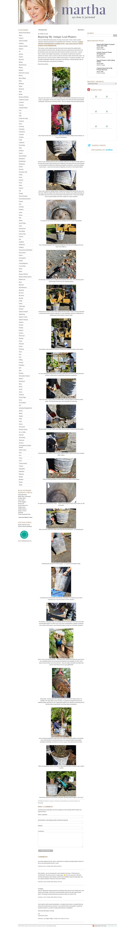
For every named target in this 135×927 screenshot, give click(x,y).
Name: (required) (42, 814)
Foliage (21, 193)
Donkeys (21, 150)
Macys (20, 268)
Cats (20, 113)
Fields (20, 185)
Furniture (21, 207)
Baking (21, 62)
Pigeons (21, 330)
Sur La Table (22, 432)
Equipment (22, 164)
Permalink (40, 802)
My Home (21, 295)
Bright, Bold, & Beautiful (24, 496)
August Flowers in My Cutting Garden (106, 61)
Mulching (21, 290)
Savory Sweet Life (23, 505)
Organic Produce (23, 311)
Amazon (21, 38)
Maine (20, 271)
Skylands (21, 394)
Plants (20, 341)
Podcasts (21, 343)
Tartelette (20, 512)
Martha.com (22, 279)
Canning (21, 105)
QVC (20, 368)
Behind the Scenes (24, 73)
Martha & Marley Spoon (25, 277)
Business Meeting (23, 97)
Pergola (21, 327)
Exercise (21, 169)
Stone (20, 421)
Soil (20, 405)
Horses (21, 255)
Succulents (22, 427)
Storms (21, 424)
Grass (20, 226)
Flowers (21, 188)
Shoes (20, 392)
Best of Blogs (22, 78)
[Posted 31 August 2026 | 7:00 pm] (96, 111)
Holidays (21, 247)
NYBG (20, 301)
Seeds (20, 389)
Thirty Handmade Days (24, 514)
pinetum (21, 333)
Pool (20, 354)
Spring (20, 410)
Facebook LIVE (23, 172)
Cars (20, 110)
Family (20, 174)
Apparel (21, 49)
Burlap (20, 94)
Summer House (23, 429)
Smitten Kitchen (22, 509)
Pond (20, 352)
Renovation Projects (24, 376)
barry (44, 866)
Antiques (21, 43)
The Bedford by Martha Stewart (25, 446)
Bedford (21, 70)
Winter (20, 485)
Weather (21, 479)
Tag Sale (21, 435)
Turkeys (21, 466)
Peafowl (21, 325)
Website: (40, 825)
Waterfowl (21, 471)
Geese (20, 215)
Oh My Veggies (22, 502)
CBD (20, 115)
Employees (22, 158)
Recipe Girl (21, 503)
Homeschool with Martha (25, 250)
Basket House (22, 65)
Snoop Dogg (22, 397)
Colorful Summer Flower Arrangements (104, 53)
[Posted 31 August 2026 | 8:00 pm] (106, 96)
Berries (21, 75)
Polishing (21, 349)
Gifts (20, 218)
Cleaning (21, 126)
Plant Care (22, 335)
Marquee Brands (23, 274)
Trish (44, 897)
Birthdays (21, 83)
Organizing (22, 314)
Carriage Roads (23, 107)
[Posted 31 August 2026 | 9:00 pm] (96, 96)
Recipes (21, 373)
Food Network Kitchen (25, 199)
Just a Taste (21, 500)
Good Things (22, 223)
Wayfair (21, 477)
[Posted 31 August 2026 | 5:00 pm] (106, 111)
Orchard (21, 309)
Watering (21, 474)
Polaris (21, 346)
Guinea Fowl (22, 234)
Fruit (20, 204)
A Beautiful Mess (22, 494)
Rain (20, 370)
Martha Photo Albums (24, 32)
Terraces (21, 443)
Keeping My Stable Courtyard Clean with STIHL (106, 45)
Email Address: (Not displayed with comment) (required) (53, 820)
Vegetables (22, 469)
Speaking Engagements (25, 408)
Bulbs (20, 91)
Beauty (21, 67)
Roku (20, 384)
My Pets (21, 298)
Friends (21, 201)
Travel (20, 458)
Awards (21, 57)
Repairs (21, 378)
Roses (20, 386)
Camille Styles (22, 498)
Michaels (21, 285)
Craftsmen (21, 142)
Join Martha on (98, 150)
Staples (21, 416)
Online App (22, 306)
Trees (20, 460)
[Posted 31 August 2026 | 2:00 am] (96, 126)
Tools (20, 452)
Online (20, 303)
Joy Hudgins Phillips (48, 918)
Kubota (21, 260)
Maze (20, 282)
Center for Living (23, 118)
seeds (20, 212)
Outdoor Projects (23, 319)
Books (20, 86)
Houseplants (22, 258)
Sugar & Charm (22, 510)
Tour (20, 455)
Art (19, 51)
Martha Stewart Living (24, 524)
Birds (20, 81)
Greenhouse (22, 228)
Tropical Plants (23, 463)
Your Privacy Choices (51, 925)
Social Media (22, 402)
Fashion (21, 180)
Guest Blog (22, 231)
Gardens (21, 209)
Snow (20, 400)
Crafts (20, 140)
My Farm (21, 293)
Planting (21, 338)
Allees (20, 35)
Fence (20, 182)
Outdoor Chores (23, 317)
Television (21, 440)
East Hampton (22, 156)
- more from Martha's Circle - (25, 517)
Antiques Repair (23, 46)
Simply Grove (21, 507)
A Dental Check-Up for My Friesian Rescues (104, 68)
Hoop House (22, 252)
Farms (20, 177)
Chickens (21, 121)
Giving (20, 220)
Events (21, 166)
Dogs (20, 148)
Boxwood (21, 89)
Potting (21, 360)
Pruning (21, 362)
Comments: (41, 831)
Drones (21, 153)
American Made (23, 40)
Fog (20, 190)
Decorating (22, 145)
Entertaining (22, 161)
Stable (20, 413)
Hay (20, 239)
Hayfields (21, 242)
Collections (22, 132)
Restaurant (22, 381)
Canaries (21, 102)
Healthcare (22, 244)
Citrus (20, 124)
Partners (21, 322)
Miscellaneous (23, 287)
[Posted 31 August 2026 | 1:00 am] (106, 126)
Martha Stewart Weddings (25, 526)
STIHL (20, 418)
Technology (22, 437)
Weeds (21, 482)
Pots (20, 357)
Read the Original (101, 49)
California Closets (23, 99)
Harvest (21, 236)
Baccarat (21, 59)
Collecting (21, 129)
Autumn (21, 54)
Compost (21, 134)
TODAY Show (22, 450)
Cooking (21, 137)
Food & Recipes (23, 196)
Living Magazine (23, 263)
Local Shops (22, 266)
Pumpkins (21, 365)
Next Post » (81, 30)
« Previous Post (42, 30)
